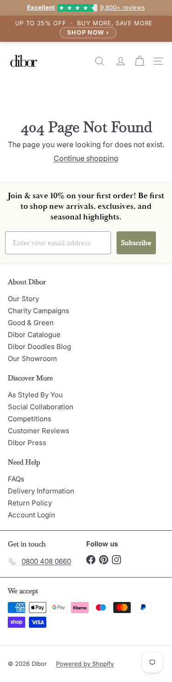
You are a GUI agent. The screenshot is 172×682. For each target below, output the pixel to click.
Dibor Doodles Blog (39, 346)
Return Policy (30, 503)
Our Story (23, 298)
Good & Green (31, 322)
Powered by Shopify (85, 663)
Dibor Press (27, 442)
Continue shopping (86, 158)
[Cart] (140, 61)
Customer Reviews (38, 430)
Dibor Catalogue (34, 334)
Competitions (29, 418)
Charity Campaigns (38, 310)
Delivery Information (41, 491)
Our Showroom (32, 358)
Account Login (31, 514)
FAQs (16, 479)
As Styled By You (35, 394)
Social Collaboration (40, 406)
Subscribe (136, 242)
